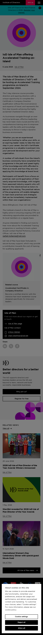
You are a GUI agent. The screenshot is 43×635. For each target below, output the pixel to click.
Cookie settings (21, 616)
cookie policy (10, 609)
